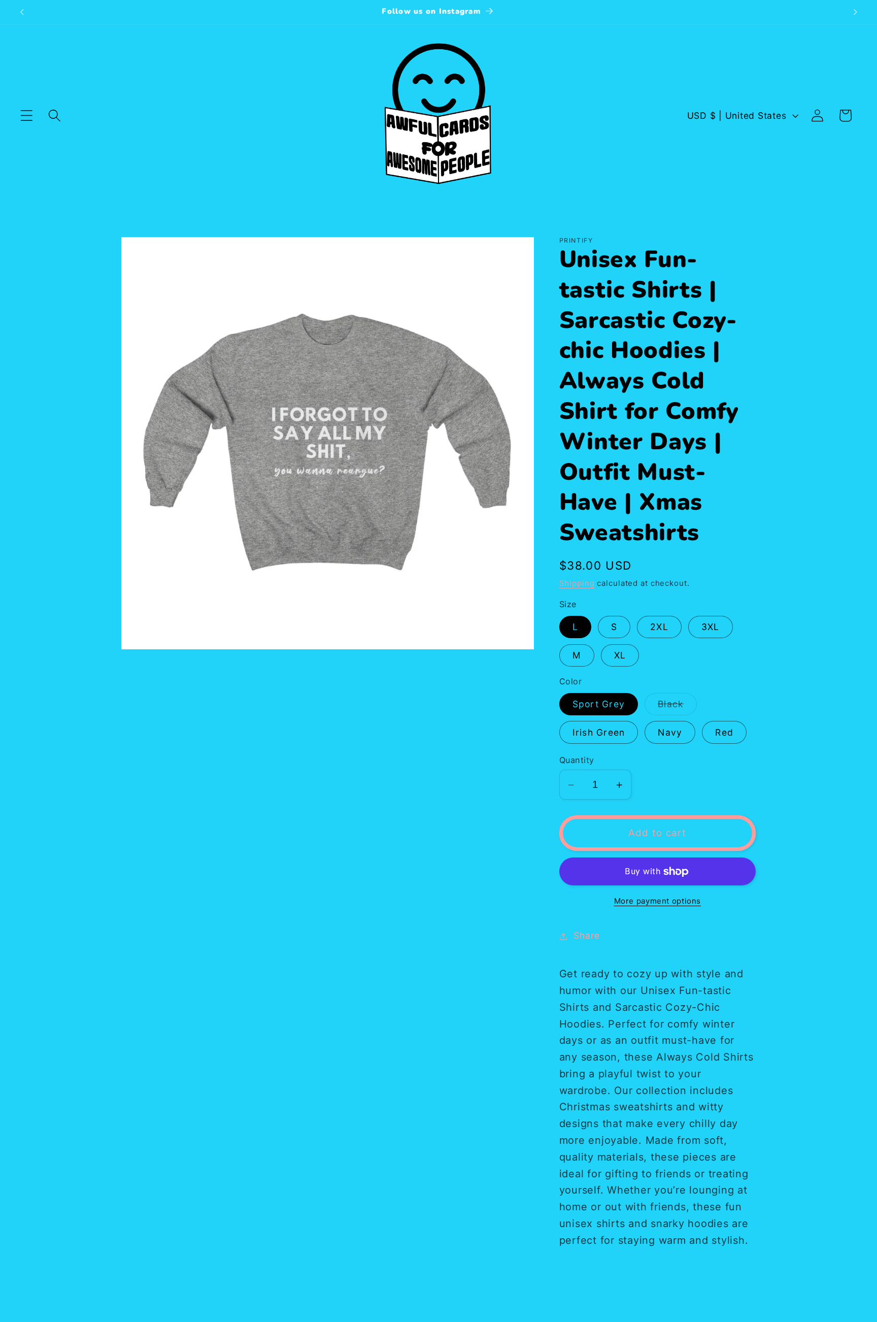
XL (620, 655)
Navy (670, 733)
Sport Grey (598, 704)
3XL (710, 627)
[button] (27, 115)
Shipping (577, 583)
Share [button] (587, 936)
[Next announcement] (855, 12)
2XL (659, 627)
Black (677, 707)
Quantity (576, 760)
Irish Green (598, 733)
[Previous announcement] (22, 12)
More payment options (657, 901)
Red (724, 733)
